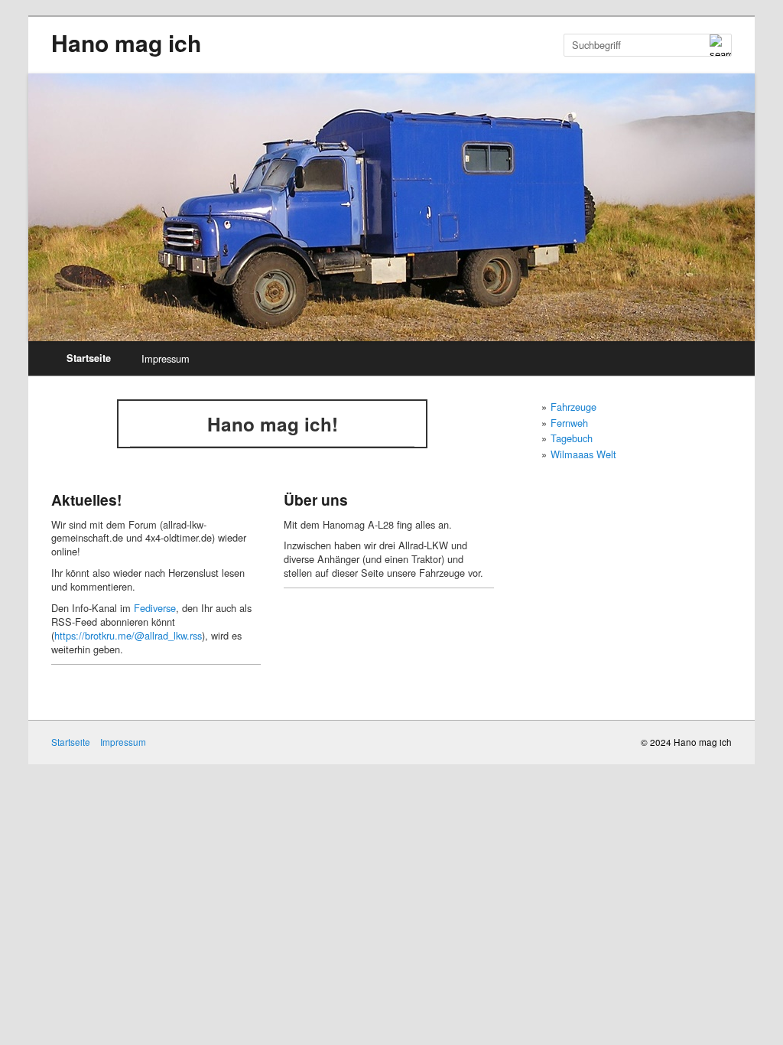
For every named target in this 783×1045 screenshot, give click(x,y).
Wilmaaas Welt (583, 454)
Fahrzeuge (573, 406)
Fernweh (569, 422)
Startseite (89, 358)
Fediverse (155, 608)
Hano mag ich (126, 42)
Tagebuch (572, 438)
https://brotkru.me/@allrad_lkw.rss (128, 635)
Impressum (165, 358)
